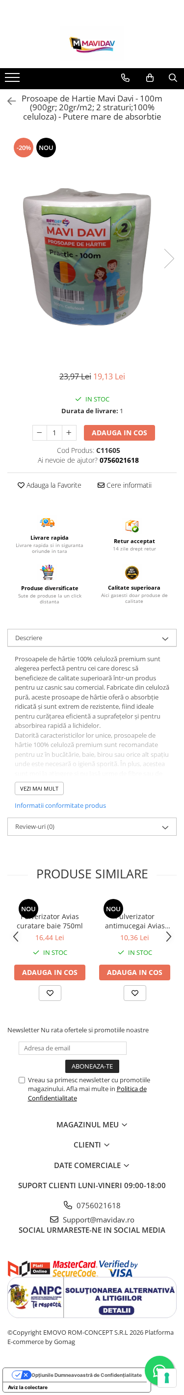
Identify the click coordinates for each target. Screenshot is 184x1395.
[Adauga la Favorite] (50, 993)
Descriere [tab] (28, 637)
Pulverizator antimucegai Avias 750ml (135, 921)
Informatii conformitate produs (60, 805)
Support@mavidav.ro (97, 1219)
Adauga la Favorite (53, 485)
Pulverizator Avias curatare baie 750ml (50, 921)
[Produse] (13, 80)
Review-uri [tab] (34, 826)
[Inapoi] (7, 101)
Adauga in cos (119, 432)
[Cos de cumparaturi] (149, 78)
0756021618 (98, 1205)
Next (169, 259)
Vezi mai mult (39, 788)
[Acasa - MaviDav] (92, 43)
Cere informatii (128, 485)
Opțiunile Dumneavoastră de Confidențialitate (86, 1375)
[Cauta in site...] (173, 78)
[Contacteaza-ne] (125, 78)
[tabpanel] (92, 249)
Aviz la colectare (28, 1387)
